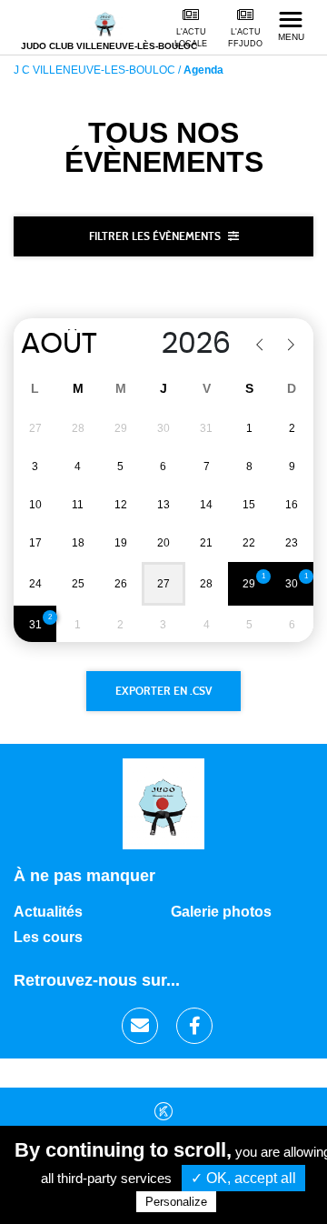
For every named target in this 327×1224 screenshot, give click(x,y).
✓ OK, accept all (243, 1178)
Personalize (176, 1202)
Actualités (48, 911)
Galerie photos (221, 911)
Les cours (48, 937)
